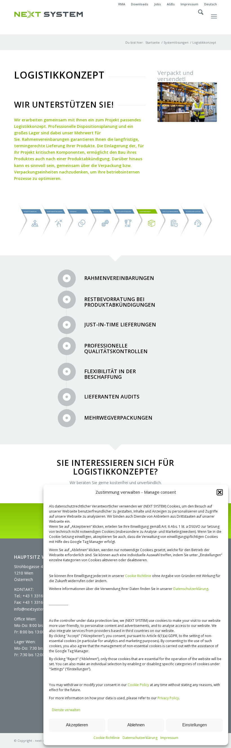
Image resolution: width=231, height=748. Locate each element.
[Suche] (197, 21)
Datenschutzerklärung (190, 588)
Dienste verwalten (66, 709)
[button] (220, 492)
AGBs (171, 4)
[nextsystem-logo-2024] (48, 14)
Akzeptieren (77, 724)
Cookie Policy (138, 684)
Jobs (157, 4)
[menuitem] (121, 4)
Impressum (169, 737)
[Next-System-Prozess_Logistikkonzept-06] (115, 220)
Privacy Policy (168, 698)
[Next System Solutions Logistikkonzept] (187, 102)
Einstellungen (194, 724)
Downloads (139, 4)
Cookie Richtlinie (138, 575)
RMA (121, 4)
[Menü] (214, 21)
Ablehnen (136, 724)
